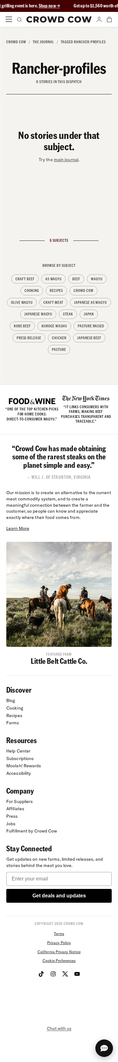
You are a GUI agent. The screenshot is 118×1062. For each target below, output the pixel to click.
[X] (65, 974)
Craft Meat (53, 302)
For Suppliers (19, 801)
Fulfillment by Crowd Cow (31, 831)
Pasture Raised (91, 326)
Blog (10, 700)
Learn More (17, 528)
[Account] (99, 19)
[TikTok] (41, 974)
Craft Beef (25, 279)
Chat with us (59, 1028)
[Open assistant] (104, 1048)
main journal (66, 159)
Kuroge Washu (54, 326)
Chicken (59, 338)
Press (12, 816)
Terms (59, 933)
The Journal (43, 42)
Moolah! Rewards (23, 766)
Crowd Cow (16, 42)
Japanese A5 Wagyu (90, 302)
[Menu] (9, 19)
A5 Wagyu (53, 279)
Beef (76, 279)
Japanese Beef (89, 338)
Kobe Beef (22, 326)
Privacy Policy (59, 942)
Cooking (32, 290)
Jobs (10, 824)
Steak (68, 314)
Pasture (59, 349)
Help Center (18, 751)
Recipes (56, 290)
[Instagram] (53, 974)
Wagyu (97, 279)
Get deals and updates (59, 895)
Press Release (29, 338)
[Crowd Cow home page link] (59, 19)
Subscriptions (20, 758)
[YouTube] (77, 974)
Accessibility (18, 773)
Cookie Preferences (59, 960)
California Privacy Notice (59, 951)
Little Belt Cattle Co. (59, 661)
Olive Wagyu (22, 302)
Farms (12, 723)
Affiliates (15, 808)
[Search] (19, 19)
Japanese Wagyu (38, 314)
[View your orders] (109, 19)
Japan (89, 314)
